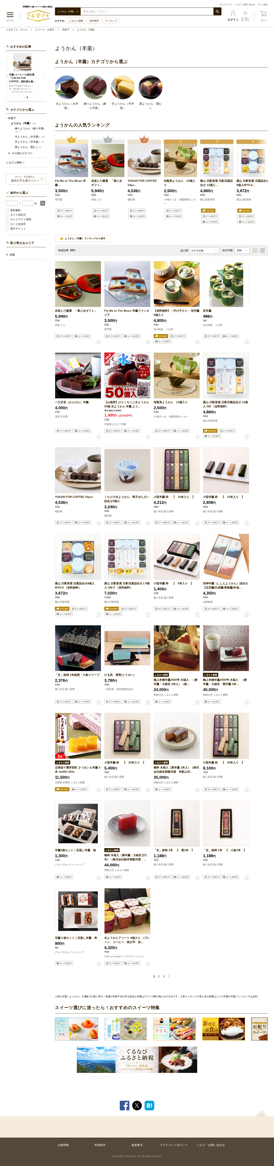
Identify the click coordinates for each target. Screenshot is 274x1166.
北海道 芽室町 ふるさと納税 (70, 782)
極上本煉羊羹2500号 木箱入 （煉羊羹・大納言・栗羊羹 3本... (225, 682)
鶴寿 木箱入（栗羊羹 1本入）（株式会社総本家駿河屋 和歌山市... (176, 769)
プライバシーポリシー (174, 1145)
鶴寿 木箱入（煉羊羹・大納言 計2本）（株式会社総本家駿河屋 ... (125, 857)
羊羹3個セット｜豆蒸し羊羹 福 (75, 850)
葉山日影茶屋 (207, 199)
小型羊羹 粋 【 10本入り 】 (223, 496)
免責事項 (137, 1145)
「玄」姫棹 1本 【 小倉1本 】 (224, 850)
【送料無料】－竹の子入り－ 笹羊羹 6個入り (176, 312)
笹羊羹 (207, 310)
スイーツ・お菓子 (45, 29)
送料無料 (94, 20)
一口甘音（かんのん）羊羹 (72, 402)
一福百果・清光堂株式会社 (118, 689)
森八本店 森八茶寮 (164, 511)
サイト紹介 (263, 4)
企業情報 (63, 1145)
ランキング (111, 20)
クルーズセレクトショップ (69, 864)
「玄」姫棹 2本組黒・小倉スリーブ (77, 674)
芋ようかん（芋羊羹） (29, 141)
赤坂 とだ (96, 199)
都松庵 (131, 199)
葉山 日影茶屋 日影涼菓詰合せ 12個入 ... (216, 183)
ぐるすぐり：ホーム (17, 29)
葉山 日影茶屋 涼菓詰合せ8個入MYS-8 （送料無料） (75, 585)
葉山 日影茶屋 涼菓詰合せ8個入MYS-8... (252, 183)
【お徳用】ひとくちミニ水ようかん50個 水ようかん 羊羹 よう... (126, 404)
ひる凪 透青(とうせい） (120, 674)
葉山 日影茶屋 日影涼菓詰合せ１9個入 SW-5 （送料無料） (127, 585)
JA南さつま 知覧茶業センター (180, 201)
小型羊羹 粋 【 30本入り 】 (223, 762)
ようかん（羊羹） (86, 29)
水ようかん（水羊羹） (30, 136)
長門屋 (58, 199)
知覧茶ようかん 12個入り (179, 183)
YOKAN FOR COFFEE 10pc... (142, 183)
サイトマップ (226, 4)
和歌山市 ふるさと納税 (166, 694)
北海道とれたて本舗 (115, 424)
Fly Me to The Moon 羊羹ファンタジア (126, 312)
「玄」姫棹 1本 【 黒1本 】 (174, 850)
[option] (71, 180)
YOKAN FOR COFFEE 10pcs (74, 496)
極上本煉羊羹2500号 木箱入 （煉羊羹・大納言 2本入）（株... (175, 682)
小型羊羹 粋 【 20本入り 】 (125, 762)
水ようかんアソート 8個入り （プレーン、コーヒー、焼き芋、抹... (127, 940)
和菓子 (65, 29)
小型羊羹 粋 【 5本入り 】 (173, 583)
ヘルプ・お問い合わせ (245, 4)
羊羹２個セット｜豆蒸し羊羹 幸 (76, 937)
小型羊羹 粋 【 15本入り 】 (174, 496)
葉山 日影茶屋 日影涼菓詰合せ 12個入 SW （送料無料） (225, 404)
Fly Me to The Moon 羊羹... (70, 183)
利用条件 (100, 1145)
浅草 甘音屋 (61, 416)
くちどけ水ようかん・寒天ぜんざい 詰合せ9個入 (126, 499)
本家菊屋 (208, 602)
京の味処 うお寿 (163, 329)
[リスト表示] (262, 250)
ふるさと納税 (76, 20)
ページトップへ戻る (261, 1113)
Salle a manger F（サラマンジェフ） (124, 956)
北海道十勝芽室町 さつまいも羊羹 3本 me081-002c (77, 769)
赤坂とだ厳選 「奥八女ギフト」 (106, 183)
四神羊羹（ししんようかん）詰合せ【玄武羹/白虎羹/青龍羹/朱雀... (225, 585)
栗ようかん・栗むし (28, 147)
